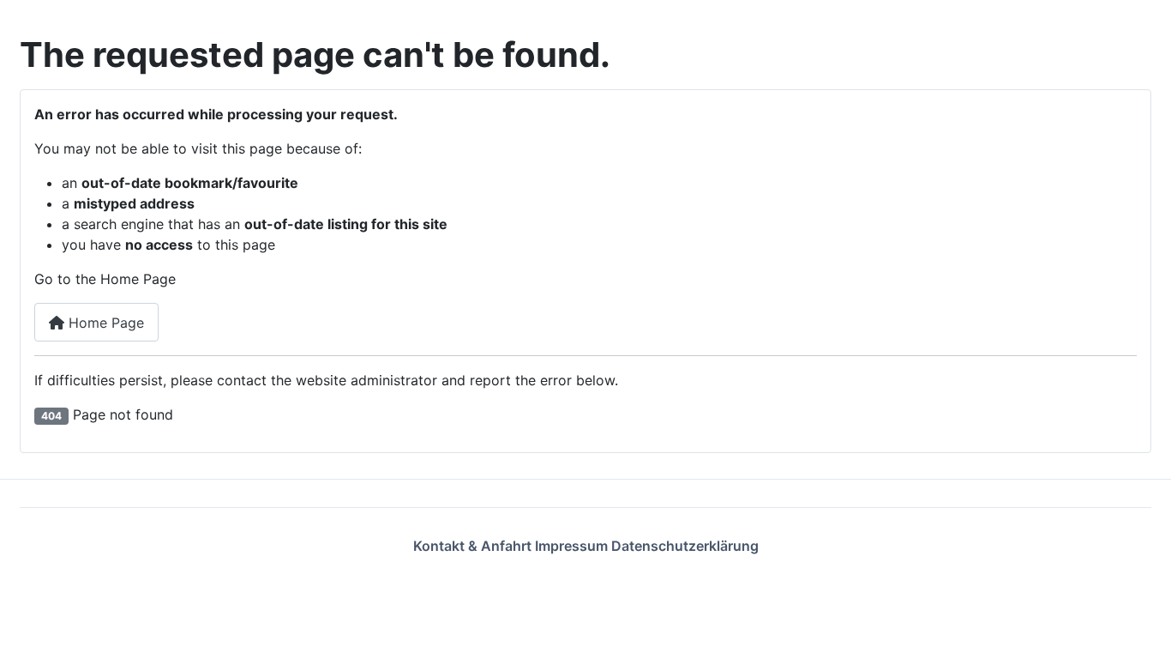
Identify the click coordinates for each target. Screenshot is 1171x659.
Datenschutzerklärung (685, 545)
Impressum (573, 545)
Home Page (104, 322)
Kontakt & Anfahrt (474, 545)
